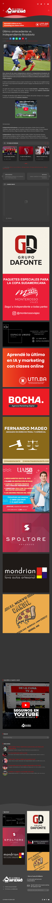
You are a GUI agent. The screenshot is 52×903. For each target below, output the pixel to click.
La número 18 (39, 156)
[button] (10, 38)
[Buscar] (48, 10)
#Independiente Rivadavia (36, 167)
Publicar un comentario (33, 41)
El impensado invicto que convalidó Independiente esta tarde (24, 765)
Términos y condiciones (11, 889)
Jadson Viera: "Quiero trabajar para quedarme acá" (21, 759)
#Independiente (25, 167)
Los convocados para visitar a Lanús (17, 753)
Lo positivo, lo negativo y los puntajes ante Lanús (21, 772)
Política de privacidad (10, 887)
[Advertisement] (26, 642)
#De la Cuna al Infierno (15, 167)
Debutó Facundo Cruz (25, 156)
